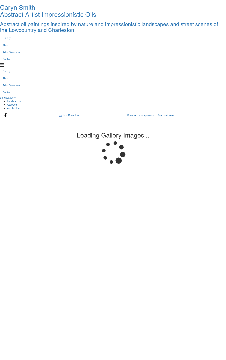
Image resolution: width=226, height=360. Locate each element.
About (6, 45)
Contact (7, 59)
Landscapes (7, 97)
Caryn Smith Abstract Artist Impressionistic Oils (48, 10)
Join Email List (71, 115)
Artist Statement (11, 52)
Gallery (7, 38)
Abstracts (12, 104)
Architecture (13, 108)
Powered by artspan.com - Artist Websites (150, 115)
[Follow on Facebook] (5, 115)
